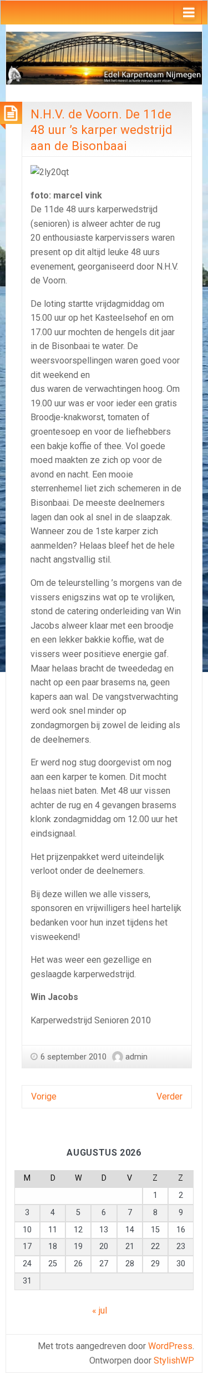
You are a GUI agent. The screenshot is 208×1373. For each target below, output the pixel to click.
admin (136, 1057)
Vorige (44, 1096)
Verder (169, 1096)
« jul (99, 1310)
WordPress (170, 1346)
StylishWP (174, 1360)
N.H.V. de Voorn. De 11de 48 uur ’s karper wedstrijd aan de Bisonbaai (102, 130)
